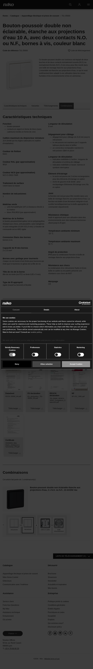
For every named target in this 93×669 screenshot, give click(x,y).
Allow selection (46, 364)
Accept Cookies (76, 364)
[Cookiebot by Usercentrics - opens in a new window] (80, 303)
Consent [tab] (16, 310)
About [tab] (76, 310)
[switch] (35, 355)
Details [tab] (46, 310)
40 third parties (20, 340)
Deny (17, 364)
